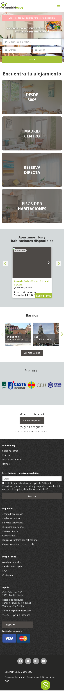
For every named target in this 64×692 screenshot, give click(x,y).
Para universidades (11, 459)
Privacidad (20, 677)
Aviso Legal (31, 483)
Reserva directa (10, 531)
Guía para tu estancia (13, 526)
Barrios (6, 463)
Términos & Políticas (37, 677)
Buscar (32, 59)
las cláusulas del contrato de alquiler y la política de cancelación (31, 488)
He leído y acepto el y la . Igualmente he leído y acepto (31, 486)
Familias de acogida (12, 566)
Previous (5, 263)
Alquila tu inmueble (11, 562)
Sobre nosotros (10, 450)
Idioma (9, 624)
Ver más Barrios (32, 352)
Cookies (9, 677)
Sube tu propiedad (32, 420)
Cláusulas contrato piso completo (19, 544)
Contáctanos (22, 431)
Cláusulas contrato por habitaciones (20, 539)
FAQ (46, 431)
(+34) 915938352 (21, 615)
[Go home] (11, 6)
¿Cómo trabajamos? (12, 513)
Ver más (32, 97)
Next (58, 263)
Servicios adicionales (12, 522)
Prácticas (6, 455)
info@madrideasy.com (20, 610)
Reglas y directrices (12, 518)
